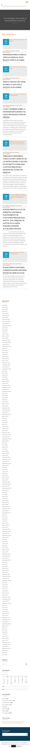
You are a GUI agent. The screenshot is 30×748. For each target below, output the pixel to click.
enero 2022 (5, 406)
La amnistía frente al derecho (10, 723)
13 (22, 679)
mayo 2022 (5, 397)
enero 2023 (5, 383)
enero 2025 (5, 338)
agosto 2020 (5, 441)
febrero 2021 (5, 428)
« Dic (3, 686)
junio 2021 (5, 420)
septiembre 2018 (6, 488)
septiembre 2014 (6, 580)
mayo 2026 (5, 309)
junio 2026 (5, 307)
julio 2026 (4, 305)
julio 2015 (4, 562)
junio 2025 (5, 328)
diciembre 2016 (6, 529)
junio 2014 (5, 585)
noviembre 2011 (6, 644)
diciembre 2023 (6, 363)
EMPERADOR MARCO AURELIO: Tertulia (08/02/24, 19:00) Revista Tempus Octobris (14, 57)
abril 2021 (4, 424)
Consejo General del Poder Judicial (15, 721)
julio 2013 (4, 605)
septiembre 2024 (6, 346)
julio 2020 (4, 443)
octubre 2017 (5, 511)
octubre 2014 (5, 578)
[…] (11, 134)
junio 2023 (5, 373)
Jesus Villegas (6, 51)
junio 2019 (5, 469)
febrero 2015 (5, 570)
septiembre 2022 (6, 391)
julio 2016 (4, 539)
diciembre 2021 (6, 408)
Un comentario (7, 207)
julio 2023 (4, 371)
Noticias (17, 51)
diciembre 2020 (6, 432)
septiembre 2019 (6, 463)
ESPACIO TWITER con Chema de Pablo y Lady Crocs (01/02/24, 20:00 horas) (14, 84)
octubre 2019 (5, 461)
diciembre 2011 (6, 642)
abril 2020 (4, 449)
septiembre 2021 (6, 414)
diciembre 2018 (6, 482)
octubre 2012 (5, 622)
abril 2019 (4, 474)
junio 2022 (5, 395)
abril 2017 (4, 521)
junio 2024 (5, 350)
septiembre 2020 (6, 439)
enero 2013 (5, 615)
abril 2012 (4, 634)
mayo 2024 (5, 352)
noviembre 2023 (6, 365)
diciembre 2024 (6, 340)
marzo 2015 (5, 568)
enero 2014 (5, 595)
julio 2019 (4, 467)
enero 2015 (5, 572)
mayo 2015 (5, 566)
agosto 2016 (5, 537)
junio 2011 (5, 654)
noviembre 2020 (6, 434)
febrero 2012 (5, 638)
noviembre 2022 (6, 387)
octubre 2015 (5, 558)
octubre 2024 (5, 344)
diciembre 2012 (6, 617)
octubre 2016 (5, 533)
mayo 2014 (5, 587)
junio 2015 (5, 564)
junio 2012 (5, 630)
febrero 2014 (5, 593)
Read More (18, 746)
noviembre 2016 (6, 531)
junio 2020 (5, 445)
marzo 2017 (5, 523)
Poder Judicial (20, 723)
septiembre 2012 (6, 624)
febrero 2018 (5, 502)
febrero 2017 (5, 525)
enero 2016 (5, 552)
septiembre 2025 (6, 326)
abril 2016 (4, 545)
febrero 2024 (5, 358)
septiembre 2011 (6, 648)
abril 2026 (4, 311)
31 (11, 683)
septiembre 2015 (6, 560)
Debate (24, 721)
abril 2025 (4, 332)
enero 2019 (5, 480)
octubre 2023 (5, 367)
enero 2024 (5, 360)
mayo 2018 (5, 496)
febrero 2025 (5, 336)
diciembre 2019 (6, 457)
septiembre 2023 (6, 369)
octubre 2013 (5, 601)
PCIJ (17, 723)
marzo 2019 (5, 476)
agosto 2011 (5, 650)
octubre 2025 (5, 323)
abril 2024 (4, 354)
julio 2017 (4, 515)
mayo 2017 (5, 519)
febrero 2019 (5, 478)
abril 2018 (4, 498)
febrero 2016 (5, 550)
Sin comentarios (7, 52)
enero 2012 (5, 640)
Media (3, 707)
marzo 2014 (5, 591)
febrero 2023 (5, 381)
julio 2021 (4, 418)
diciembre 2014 (6, 574)
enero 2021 (5, 430)
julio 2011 (4, 652)
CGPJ (8, 721)
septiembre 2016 (6, 535)
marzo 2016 (5, 548)
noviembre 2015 (6, 556)
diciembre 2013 (6, 597)
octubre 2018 (5, 486)
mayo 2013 (5, 609)
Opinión (4, 711)
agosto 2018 (5, 490)
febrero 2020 (5, 453)
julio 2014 (4, 582)
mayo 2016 (5, 543)
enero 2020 (5, 455)
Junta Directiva (19, 105)
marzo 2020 (5, 451)
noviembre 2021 (6, 410)
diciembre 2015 (6, 554)
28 (26, 682)
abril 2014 (4, 589)
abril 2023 (4, 377)
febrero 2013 (5, 613)
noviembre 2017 (6, 508)
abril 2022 (4, 400)
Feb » (3, 689)
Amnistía (3, 721)
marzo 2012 (5, 636)
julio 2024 (4, 348)
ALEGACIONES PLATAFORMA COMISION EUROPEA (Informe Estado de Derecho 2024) (15, 270)
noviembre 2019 (6, 459)
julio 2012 (4, 628)
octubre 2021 (5, 412)
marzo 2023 (5, 379)
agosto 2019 (5, 465)
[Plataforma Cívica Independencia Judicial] (13, 7)
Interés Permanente (7, 700)
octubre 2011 (5, 646)
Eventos (3, 723)
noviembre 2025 (6, 321)
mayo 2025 (5, 330)
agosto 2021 (5, 416)
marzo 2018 (5, 500)
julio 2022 (4, 393)
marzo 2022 (5, 402)
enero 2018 (5, 504)
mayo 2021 (5, 422)
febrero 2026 (5, 315)
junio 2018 (5, 494)
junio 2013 (5, 607)
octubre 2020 (5, 437)
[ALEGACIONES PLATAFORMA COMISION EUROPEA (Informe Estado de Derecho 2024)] (15, 253)
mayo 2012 (5, 632)
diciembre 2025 (6, 319)
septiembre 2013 (6, 603)
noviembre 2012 (6, 619)
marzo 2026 (5, 313)
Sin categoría (5, 713)
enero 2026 (5, 317)
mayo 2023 (5, 375)
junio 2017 (5, 517)
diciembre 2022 (6, 385)
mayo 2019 (5, 471)
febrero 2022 (5, 404)
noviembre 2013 (6, 599)
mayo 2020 (5, 447)
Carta (6, 721)
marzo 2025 (5, 334)
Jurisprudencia (6, 704)
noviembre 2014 (6, 576)
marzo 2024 (5, 356)
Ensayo (4, 698)
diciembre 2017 (6, 506)
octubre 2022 (5, 389)
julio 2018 (4, 492)
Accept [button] (13, 746)
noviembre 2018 (6, 484)
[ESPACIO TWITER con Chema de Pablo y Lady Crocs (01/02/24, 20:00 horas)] (15, 67)
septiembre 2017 (6, 513)
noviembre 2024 (6, 342)
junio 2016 (5, 541)
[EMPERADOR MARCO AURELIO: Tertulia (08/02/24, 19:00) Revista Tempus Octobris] (15, 40)
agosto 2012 (5, 626)
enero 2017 (5, 527)
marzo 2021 (5, 426)
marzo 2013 (5, 611)
